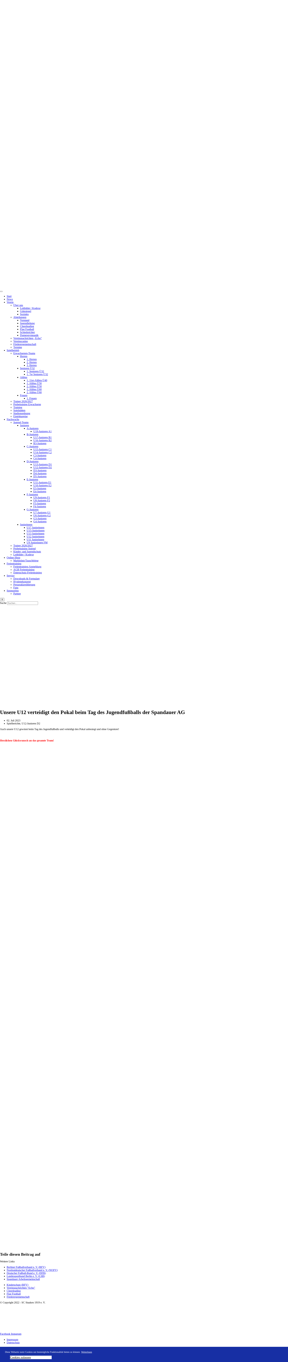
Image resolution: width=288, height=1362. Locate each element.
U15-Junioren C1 (42, 449)
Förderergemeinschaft (24, 344)
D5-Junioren (39, 476)
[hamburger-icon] (1, 291)
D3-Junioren (39, 470)
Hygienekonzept (22, 581)
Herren (23, 356)
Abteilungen (19, 317)
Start (9, 296)
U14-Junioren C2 (42, 452)
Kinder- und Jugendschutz (27, 551)
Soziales (24, 314)
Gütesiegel (25, 311)
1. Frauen (32, 398)
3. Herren (32, 365)
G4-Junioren (39, 521)
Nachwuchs (13, 419)
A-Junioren (32, 428)
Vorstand (24, 320)
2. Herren (32, 362)
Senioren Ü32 (27, 368)
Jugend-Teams (20, 422)
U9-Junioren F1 (41, 497)
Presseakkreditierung (24, 584)
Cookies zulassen (20, 1357)
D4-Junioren (39, 473)
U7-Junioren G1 (41, 512)
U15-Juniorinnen (35, 530)
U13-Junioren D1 (42, 464)
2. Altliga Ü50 (34, 386)
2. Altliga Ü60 (34, 392)
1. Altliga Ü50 (34, 383)
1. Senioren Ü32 (35, 371)
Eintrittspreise (20, 416)
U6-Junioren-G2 (42, 515)
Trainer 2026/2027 (23, 401)
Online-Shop (13, 557)
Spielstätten (19, 410)
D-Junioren (32, 461)
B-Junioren (32, 434)
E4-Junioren (39, 491)
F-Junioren (32, 494)
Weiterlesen (86, 1352)
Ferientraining (14, 563)
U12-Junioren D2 (42, 467)
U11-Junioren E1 (42, 482)
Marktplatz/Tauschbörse (25, 560)
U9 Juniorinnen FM (37, 542)
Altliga (23, 377)
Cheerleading (27, 326)
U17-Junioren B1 (42, 437)
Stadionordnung (21, 413)
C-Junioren (32, 446)
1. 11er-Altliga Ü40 (37, 380)
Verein (10, 302)
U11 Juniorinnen (35, 539)
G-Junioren (32, 509)
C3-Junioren (39, 455)
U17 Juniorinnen (35, 527)
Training (17, 407)
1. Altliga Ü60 (34, 389)
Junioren (24, 425)
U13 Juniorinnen (35, 533)
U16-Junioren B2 (42, 440)
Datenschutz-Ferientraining (27, 572)
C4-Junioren (39, 458)
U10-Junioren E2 (42, 485)
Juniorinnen (26, 524)
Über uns (18, 305)
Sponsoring (13, 590)
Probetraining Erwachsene (27, 404)
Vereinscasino (20, 341)
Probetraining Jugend (24, 548)
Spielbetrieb (13, 350)
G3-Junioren (39, 518)
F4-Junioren (39, 506)
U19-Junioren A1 (42, 431)
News (10, 299)
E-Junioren (32, 479)
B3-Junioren (39, 443)
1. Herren (32, 359)
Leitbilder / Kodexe (30, 308)
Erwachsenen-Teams (24, 353)
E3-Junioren (39, 488)
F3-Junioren (39, 503)
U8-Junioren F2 (41, 500)
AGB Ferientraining (23, 569)
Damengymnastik (29, 335)
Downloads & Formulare (26, 578)
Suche (3, 603)
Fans (15, 587)
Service (10, 575)
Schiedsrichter (27, 332)
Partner (17, 593)
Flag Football (27, 329)
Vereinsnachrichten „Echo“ (27, 338)
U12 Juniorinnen (35, 536)
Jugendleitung (27, 323)
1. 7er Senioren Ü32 (37, 374)
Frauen (23, 395)
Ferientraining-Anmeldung (27, 566)
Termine (17, 347)
